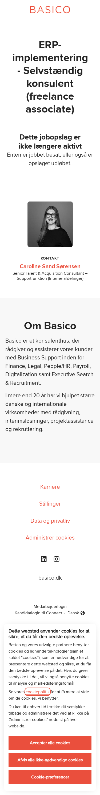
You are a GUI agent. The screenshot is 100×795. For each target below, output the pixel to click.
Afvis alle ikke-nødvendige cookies (50, 760)
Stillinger (50, 503)
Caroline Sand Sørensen (50, 266)
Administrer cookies (50, 537)
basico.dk (50, 577)
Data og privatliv (50, 521)
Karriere (50, 487)
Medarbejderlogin (50, 606)
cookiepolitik (38, 692)
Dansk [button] (76, 613)
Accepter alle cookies (50, 743)
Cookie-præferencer (50, 777)
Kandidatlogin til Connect (38, 613)
